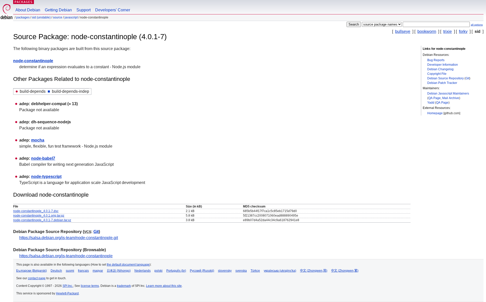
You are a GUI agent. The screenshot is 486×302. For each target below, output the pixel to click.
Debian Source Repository (445, 78)
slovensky (225, 270)
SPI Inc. (68, 286)
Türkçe (255, 270)
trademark (124, 286)
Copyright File (437, 74)
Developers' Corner (112, 10)
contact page (37, 278)
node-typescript (46, 176)
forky (463, 31)
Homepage (435, 113)
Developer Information (442, 64)
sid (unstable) (41, 17)
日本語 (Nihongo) (119, 270)
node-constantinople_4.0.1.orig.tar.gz (38, 215)
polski (158, 270)
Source (57, 17)
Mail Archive (450, 98)
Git (467, 78)
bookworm (426, 31)
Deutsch (56, 270)
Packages (23, 2)
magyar (98, 270)
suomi (70, 270)
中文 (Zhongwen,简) (313, 270)
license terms (90, 286)
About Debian (27, 10)
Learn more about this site (164, 286)
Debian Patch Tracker (442, 83)
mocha (37, 140)
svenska (241, 270)
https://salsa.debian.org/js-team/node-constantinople (66, 256)
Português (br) (176, 270)
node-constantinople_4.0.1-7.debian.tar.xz (42, 220)
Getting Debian (58, 10)
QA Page (434, 98)
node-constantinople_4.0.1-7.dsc (35, 211)
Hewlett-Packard (67, 293)
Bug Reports (435, 60)
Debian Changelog (440, 69)
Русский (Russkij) (202, 270)
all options (477, 24)
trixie (447, 31)
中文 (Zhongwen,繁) (344, 270)
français (83, 270)
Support (83, 10)
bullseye (402, 31)
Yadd (430, 102)
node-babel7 (43, 158)
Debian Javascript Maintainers (448, 93)
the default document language (128, 264)
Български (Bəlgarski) (31, 270)
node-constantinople (33, 61)
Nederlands (142, 270)
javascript (71, 17)
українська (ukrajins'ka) (280, 270)
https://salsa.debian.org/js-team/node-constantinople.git (68, 238)
